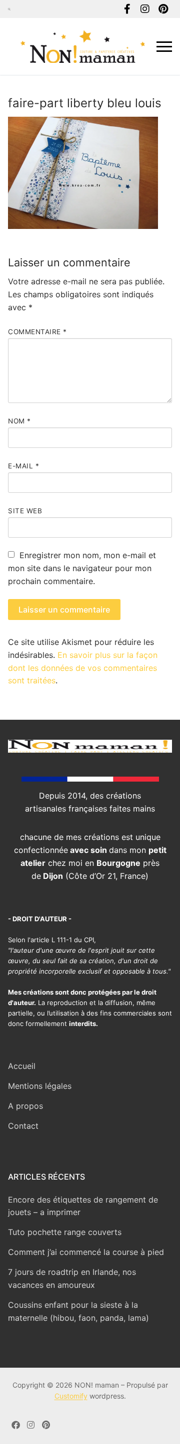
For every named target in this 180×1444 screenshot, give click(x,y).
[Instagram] (145, 9)
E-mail (23, 466)
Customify (71, 1396)
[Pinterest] (163, 9)
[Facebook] (127, 9)
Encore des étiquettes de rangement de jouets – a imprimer (83, 1206)
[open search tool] (9, 8)
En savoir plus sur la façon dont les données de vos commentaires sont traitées (83, 668)
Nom (19, 421)
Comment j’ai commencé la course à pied (86, 1252)
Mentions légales (40, 1086)
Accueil (22, 1066)
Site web (25, 511)
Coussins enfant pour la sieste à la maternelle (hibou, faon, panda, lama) (78, 1311)
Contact (23, 1126)
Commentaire (37, 332)
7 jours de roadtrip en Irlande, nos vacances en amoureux (72, 1278)
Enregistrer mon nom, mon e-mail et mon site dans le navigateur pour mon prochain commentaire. (82, 568)
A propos (25, 1106)
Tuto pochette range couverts (65, 1232)
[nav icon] (164, 46)
